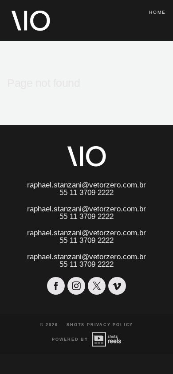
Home (157, 12)
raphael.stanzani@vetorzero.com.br (86, 185)
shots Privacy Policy (100, 325)
